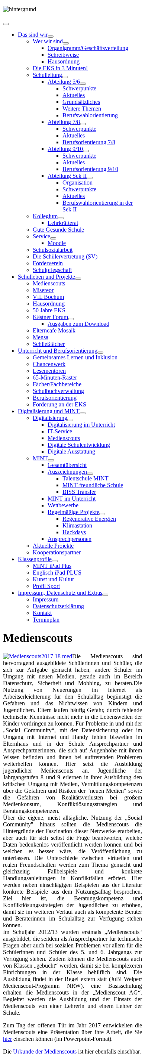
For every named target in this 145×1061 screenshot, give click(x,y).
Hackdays (74, 532)
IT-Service (60, 431)
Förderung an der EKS (59, 404)
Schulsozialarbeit (52, 250)
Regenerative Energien (89, 519)
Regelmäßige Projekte (73, 512)
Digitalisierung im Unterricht (81, 424)
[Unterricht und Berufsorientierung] (100, 353)
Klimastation (77, 525)
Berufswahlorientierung (90, 115)
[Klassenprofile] (55, 561)
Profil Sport (46, 586)
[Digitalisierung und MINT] (83, 413)
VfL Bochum (48, 297)
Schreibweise (63, 55)
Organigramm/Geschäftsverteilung (88, 48)
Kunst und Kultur (53, 579)
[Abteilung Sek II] (90, 178)
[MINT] (51, 460)
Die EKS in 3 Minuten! (60, 68)
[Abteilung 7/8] (83, 124)
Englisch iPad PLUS (57, 572)
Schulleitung (47, 75)
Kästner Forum (50, 317)
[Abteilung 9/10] (86, 151)
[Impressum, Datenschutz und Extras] (105, 595)
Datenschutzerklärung (58, 606)
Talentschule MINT (85, 478)
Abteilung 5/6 (64, 81)
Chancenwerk (49, 364)
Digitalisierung (50, 418)
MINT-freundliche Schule (92, 485)
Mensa (40, 337)
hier (7, 1039)
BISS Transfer (79, 492)
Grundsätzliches (81, 102)
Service (41, 236)
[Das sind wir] (51, 36)
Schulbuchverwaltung (58, 391)
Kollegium (45, 216)
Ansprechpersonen (69, 539)
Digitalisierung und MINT (49, 411)
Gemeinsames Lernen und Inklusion (75, 357)
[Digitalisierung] (70, 420)
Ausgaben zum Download (78, 324)
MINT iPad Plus (52, 566)
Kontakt (42, 613)
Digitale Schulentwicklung (79, 445)
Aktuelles (73, 95)
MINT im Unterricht (72, 498)
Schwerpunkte (79, 88)
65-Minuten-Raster (55, 377)
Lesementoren (49, 371)
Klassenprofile (35, 559)
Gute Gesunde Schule (58, 229)
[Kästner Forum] (71, 319)
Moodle (57, 243)
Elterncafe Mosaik (54, 330)
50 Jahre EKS (49, 310)
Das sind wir (33, 34)
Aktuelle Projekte (53, 545)
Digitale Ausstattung (71, 451)
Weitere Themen (81, 108)
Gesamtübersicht (67, 465)
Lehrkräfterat (63, 223)
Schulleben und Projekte (46, 276)
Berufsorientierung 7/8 (88, 142)
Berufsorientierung (55, 398)
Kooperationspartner (57, 552)
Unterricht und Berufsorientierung (57, 350)
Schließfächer (49, 344)
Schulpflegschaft (52, 270)
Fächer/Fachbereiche (57, 384)
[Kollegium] (61, 218)
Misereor (43, 290)
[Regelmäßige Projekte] (102, 514)
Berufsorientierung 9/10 (90, 169)
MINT (40, 458)
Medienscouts (49, 283)
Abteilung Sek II (67, 176)
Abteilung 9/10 (65, 149)
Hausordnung (64, 61)
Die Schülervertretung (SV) (65, 256)
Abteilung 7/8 (64, 122)
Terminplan (46, 619)
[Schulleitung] (65, 77)
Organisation (77, 182)
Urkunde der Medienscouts (45, 1051)
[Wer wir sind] (66, 43)
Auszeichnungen (67, 471)
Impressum (45, 599)
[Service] (53, 238)
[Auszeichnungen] (90, 474)
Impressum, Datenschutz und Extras (60, 593)
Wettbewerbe (63, 505)
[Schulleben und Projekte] (78, 279)
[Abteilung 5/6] (83, 84)
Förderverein (48, 263)
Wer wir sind (48, 41)
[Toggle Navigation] (6, 24)
